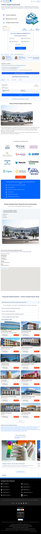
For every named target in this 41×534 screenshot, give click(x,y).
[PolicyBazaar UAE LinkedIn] (21, 503)
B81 (17, 68)
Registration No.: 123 (27, 524)
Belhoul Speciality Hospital (27, 347)
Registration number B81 (24, 527)
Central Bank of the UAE (20, 524)
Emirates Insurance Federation (17, 527)
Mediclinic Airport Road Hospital (28, 396)
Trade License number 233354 (27, 525)
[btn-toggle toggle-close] (1, 1)
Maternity (20, 79)
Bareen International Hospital (7, 347)
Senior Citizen (14, 79)
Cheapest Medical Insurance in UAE (21, 426)
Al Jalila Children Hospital (6, 331)
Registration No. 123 (21, 65)
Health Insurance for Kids (34, 426)
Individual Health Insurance (28, 428)
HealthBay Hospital (5, 363)
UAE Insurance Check (25, 429)
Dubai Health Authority (12, 526)
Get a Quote (20, 48)
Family (8, 79)
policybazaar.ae (27, 529)
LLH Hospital (3, 380)
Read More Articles (20, 471)
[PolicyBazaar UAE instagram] (26, 503)
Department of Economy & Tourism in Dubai (16, 525)
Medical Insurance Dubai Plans (7, 426)
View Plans (20, 177)
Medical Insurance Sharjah (15, 429)
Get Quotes (20, 94)
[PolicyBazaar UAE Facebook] (17, 503)
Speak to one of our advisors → (20, 73)
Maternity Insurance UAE (22, 430)
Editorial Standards (36, 58)
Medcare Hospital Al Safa (27, 380)
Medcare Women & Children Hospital (8, 396)
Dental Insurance (18, 428)
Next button (40, 89)
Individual (2, 79)
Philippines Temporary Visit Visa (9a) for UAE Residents (13, 463)
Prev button (1, 89)
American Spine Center (26, 331)
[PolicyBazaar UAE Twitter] (19, 503)
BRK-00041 (18, 67)
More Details (16, 351)
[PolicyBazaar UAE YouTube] (24, 503)
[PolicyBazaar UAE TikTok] (28, 503)
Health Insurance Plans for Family (7, 428)
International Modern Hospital (28, 363)
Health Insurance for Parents (10, 430)
